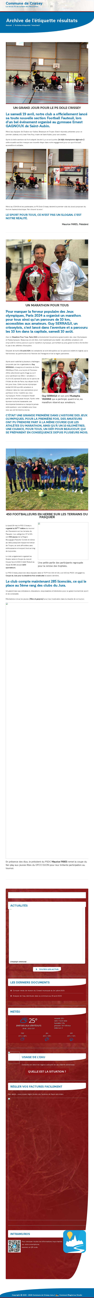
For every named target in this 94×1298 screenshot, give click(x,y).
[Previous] (12, 935)
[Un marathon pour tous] (47, 270)
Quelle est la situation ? (47, 1071)
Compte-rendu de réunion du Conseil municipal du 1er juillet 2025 (39, 990)
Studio (79, 1295)
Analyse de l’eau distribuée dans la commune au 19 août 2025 (37, 996)
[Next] (81, 935)
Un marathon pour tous (47, 305)
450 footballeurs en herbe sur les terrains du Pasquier (47, 515)
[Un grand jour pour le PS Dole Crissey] (47, 73)
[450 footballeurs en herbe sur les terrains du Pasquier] (47, 479)
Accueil (9, 25)
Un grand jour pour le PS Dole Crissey (47, 107)
